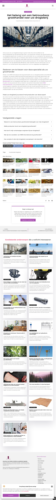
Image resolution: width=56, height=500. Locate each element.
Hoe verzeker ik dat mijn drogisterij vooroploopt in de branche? (28, 139)
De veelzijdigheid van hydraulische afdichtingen (38, 333)
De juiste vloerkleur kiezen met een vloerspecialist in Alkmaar (34, 175)
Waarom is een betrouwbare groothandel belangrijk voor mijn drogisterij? (28, 122)
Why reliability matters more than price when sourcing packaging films (9, 164)
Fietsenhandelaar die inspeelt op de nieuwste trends (38, 257)
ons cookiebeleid (25, 491)
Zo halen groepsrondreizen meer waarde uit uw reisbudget (21, 164)
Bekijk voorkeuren (44, 495)
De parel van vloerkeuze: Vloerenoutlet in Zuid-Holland (14, 333)
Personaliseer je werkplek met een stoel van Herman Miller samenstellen (14, 282)
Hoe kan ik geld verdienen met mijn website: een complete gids (42, 481)
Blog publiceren (41, 469)
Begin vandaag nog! (28, 209)
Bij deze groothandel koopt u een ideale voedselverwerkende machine (13, 410)
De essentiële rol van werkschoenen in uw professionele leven (14, 308)
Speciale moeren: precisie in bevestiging (39, 307)
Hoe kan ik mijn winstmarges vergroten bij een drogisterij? (28, 130)
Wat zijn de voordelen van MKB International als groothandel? (28, 134)
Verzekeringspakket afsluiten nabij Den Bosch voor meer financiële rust (34, 185)
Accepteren (10, 495)
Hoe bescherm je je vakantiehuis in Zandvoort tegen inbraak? (21, 195)
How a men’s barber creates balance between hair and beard (47, 185)
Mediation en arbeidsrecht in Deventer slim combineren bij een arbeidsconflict (8, 175)
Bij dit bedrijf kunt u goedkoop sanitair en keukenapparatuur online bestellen (14, 436)
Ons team (40, 466)
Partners (39, 458)
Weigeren (27, 495)
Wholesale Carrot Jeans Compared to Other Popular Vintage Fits (47, 175)
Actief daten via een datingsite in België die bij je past (8, 185)
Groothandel (28, 11)
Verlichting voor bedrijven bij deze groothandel (12, 257)
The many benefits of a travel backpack (39, 384)
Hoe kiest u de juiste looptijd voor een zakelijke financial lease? (21, 185)
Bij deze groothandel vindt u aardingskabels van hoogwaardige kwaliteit (40, 359)
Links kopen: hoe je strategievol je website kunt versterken (42, 475)
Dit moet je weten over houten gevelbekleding (11, 359)
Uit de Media (40, 462)
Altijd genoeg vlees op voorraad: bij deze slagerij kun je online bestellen (13, 385)
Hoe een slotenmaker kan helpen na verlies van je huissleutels (8, 195)
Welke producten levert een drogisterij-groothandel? (28, 126)
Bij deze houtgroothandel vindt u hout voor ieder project (40, 410)
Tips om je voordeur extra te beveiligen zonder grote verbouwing (47, 195)
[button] (52, 486)
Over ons (39, 464)
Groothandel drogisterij (15, 152)
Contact (39, 471)
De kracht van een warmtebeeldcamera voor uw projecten (39, 282)
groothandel (6, 81)
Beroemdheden (41, 460)
